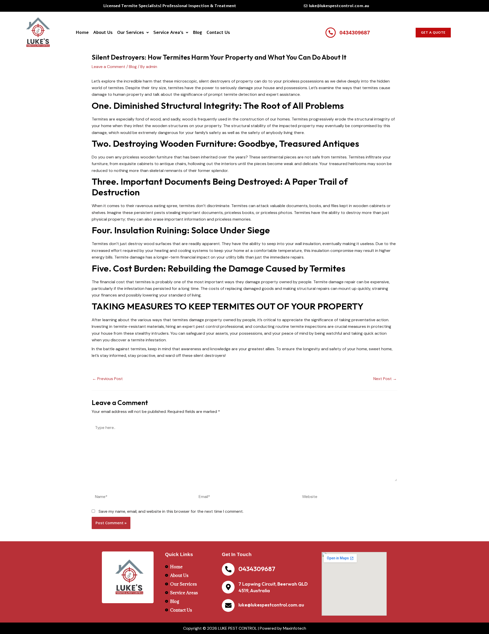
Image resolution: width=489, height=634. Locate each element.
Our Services (130, 32)
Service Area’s (168, 32)
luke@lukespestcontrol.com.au (271, 605)
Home (82, 32)
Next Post (385, 379)
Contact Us (218, 32)
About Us (103, 32)
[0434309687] (228, 569)
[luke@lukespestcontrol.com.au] (228, 605)
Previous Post (107, 379)
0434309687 (256, 569)
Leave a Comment (108, 66)
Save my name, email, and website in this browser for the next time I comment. (171, 511)
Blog (197, 32)
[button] (133, 32)
